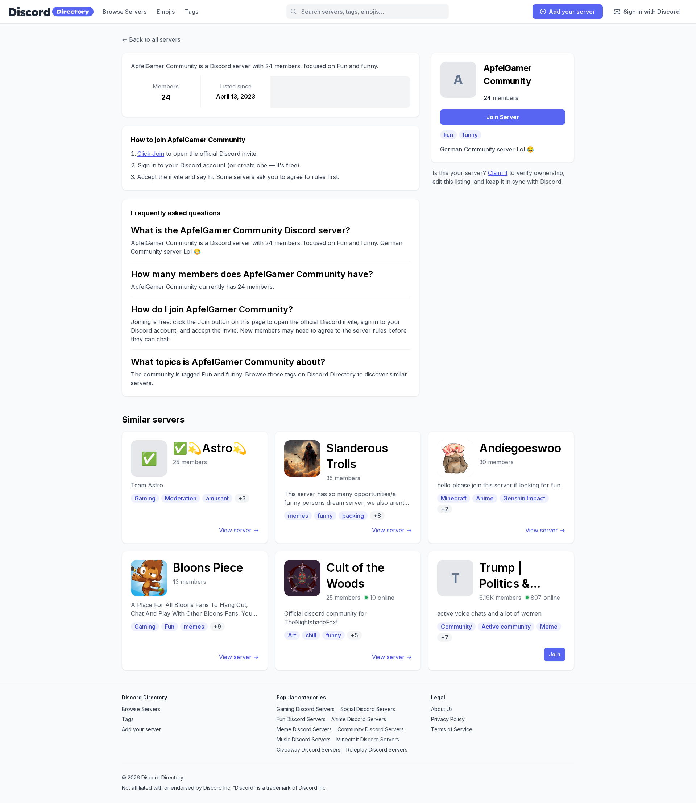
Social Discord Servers (367, 709)
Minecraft (454, 498)
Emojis (166, 11)
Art (292, 635)
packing (353, 515)
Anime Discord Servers (358, 719)
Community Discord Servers (370, 729)
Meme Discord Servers (304, 729)
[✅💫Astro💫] (195, 487)
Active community (506, 626)
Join (554, 654)
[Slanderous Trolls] (348, 487)
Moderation (180, 498)
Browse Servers (124, 11)
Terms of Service (451, 729)
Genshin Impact (524, 498)
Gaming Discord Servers (306, 709)
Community (456, 626)
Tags (191, 11)
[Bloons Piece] (195, 610)
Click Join (150, 153)
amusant (217, 498)
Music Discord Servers (304, 739)
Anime (485, 498)
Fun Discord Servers (301, 719)
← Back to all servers (151, 39)
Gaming (145, 498)
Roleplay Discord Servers (376, 749)
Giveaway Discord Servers (308, 749)
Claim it (498, 172)
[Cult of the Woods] (348, 610)
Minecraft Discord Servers (367, 739)
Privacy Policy (448, 719)
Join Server (502, 117)
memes (298, 515)
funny (470, 134)
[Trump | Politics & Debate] (501, 610)
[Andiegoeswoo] (501, 487)
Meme (549, 626)
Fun (448, 134)
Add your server (572, 11)
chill (311, 635)
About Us (442, 709)
